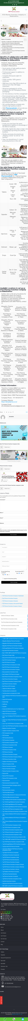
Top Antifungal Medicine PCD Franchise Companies (14, 844)
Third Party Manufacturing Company (10, 797)
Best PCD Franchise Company (9, 660)
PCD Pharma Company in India (9, 749)
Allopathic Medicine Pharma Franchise (11, 641)
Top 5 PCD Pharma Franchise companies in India (13, 841)
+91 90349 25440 (14, 1)
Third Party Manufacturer (8, 792)
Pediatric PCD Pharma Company (9, 761)
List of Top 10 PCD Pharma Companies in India (12, 723)
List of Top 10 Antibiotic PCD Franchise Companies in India (14, 716)
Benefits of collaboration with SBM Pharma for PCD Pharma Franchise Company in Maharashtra (12, 42)
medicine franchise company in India (10, 730)
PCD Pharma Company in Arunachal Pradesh (12, 603)
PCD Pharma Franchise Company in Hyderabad (13, 595)
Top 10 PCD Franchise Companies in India (11, 825)
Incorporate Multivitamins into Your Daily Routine (13, 709)
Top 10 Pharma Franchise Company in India (12, 832)
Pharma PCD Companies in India (9, 778)
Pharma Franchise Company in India (10, 771)
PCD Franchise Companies (8, 740)
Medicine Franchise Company (9, 728)
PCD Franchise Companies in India (8, 628)
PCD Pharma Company (7, 747)
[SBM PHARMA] (14, 9)
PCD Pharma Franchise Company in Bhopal (12, 756)
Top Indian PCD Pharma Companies (10, 852)
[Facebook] (12, 4)
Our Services (4, 938)
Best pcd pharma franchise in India (10, 672)
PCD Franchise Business (7, 737)
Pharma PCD (5, 773)
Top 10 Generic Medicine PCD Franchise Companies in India (14, 814)
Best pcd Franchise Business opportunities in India (13, 657)
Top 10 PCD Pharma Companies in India (11, 827)
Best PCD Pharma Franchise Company (11, 669)
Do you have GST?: (19, 571)
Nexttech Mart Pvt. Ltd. (17, 1014)
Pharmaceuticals (6, 787)
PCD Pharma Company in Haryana (10, 601)
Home (2, 927)
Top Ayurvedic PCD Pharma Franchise (10, 846)
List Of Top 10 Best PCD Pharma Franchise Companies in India (14, 720)
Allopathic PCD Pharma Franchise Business (12, 643)
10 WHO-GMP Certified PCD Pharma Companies (13, 638)
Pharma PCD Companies (8, 775)
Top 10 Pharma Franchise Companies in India (12, 829)
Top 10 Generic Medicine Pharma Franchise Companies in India (14, 822)
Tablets (2, 952)
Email (1, 518)
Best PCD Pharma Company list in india (11, 664)
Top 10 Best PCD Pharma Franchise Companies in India (14, 811)
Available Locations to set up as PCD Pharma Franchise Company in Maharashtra (13, 51)
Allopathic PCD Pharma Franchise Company (12, 645)
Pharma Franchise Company (6, 465)
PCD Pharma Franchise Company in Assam (12, 606)
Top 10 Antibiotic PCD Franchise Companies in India (13, 799)
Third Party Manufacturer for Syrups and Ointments (14, 794)
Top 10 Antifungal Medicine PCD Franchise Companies (14, 806)
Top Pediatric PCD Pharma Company (10, 871)
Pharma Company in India (8, 764)
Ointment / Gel (4, 966)
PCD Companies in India (7, 733)
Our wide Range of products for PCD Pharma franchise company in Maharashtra (13, 48)
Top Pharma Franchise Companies (10, 876)
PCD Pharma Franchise (7, 752)
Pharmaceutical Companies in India (10, 783)
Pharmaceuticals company (8, 790)
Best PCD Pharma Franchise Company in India (10, 443)
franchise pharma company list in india (11, 693)
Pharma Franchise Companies (9, 766)
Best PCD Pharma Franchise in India (9, 618)
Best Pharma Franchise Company (10, 598)
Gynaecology (5, 701)
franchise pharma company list (9, 691)
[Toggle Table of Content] (24, 40)
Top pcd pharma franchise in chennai (10, 869)
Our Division (3, 933)
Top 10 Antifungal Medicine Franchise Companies (13, 802)
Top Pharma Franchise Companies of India (12, 878)
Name (2, 512)
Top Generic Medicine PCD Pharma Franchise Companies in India (12, 849)
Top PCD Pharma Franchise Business (10, 859)
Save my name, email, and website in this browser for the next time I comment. (13, 531)
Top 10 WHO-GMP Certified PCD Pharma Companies (14, 839)
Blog (2, 944)
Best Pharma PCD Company (8, 686)
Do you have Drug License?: (5, 572)
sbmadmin (11, 416)
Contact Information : (6, 53)
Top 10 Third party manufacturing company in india (13, 837)
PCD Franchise (5, 735)
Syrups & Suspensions (6, 957)
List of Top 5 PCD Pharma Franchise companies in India (12, 485)
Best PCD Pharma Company (8, 662)
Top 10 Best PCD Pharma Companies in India (12, 809)
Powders (3, 969)
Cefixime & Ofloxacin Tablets (7, 615)
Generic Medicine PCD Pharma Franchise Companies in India (14, 696)
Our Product (3, 935)
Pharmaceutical (6, 780)
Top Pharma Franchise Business (9, 874)
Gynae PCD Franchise (7, 699)
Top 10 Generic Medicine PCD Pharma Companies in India (14, 818)
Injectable (3, 963)
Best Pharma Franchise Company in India (11, 681)
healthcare (4, 704)
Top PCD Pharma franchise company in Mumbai (13, 866)
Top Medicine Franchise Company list (10, 855)
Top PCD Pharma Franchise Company (10, 862)
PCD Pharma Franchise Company (9, 754)
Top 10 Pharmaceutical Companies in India (12, 834)
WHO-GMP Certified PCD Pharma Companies (12, 885)
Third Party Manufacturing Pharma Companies (11, 622)
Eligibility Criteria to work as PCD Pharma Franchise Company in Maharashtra (12, 45)
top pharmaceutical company (9, 881)
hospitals (4, 706)
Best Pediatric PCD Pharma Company (10, 674)
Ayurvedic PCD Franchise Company (10, 650)
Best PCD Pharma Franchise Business (10, 667)
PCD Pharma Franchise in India (9, 759)
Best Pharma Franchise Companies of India (12, 676)
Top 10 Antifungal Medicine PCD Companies (12, 804)
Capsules (3, 954)
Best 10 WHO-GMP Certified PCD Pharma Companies (14, 652)
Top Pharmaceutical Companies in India (10, 625)
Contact (2, 941)
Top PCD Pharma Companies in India (10, 857)
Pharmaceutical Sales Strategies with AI (11, 785)
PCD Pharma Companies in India (9, 745)
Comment (2, 499)
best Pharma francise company (9, 683)
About (2, 930)
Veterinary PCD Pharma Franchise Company (12, 883)
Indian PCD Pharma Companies (9, 713)
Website (2, 523)
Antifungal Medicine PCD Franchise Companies (13, 648)
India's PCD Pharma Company (9, 711)
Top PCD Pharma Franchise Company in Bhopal (13, 864)
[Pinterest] (14, 4)
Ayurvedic (3, 960)
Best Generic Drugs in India (8, 655)
